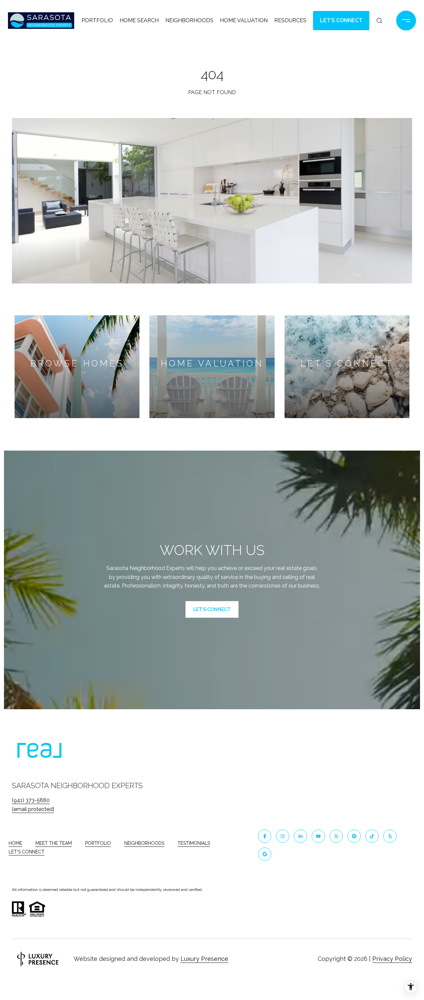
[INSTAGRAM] (282, 836)
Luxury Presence (204, 958)
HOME (15, 843)
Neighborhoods (189, 20)
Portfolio (97, 20)
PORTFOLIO (98, 843)
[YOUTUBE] (318, 836)
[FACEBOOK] (264, 836)
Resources (290, 20)
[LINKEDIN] (300, 836)
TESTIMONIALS (194, 843)
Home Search (139, 20)
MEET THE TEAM (53, 843)
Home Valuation (244, 20)
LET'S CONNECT (26, 851)
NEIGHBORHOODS (144, 843)
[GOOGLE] (264, 854)
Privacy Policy (392, 958)
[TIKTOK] (372, 836)
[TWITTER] (336, 836)
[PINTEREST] (354, 836)
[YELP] (390, 836)
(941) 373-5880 (31, 800)
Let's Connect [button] (341, 20)
